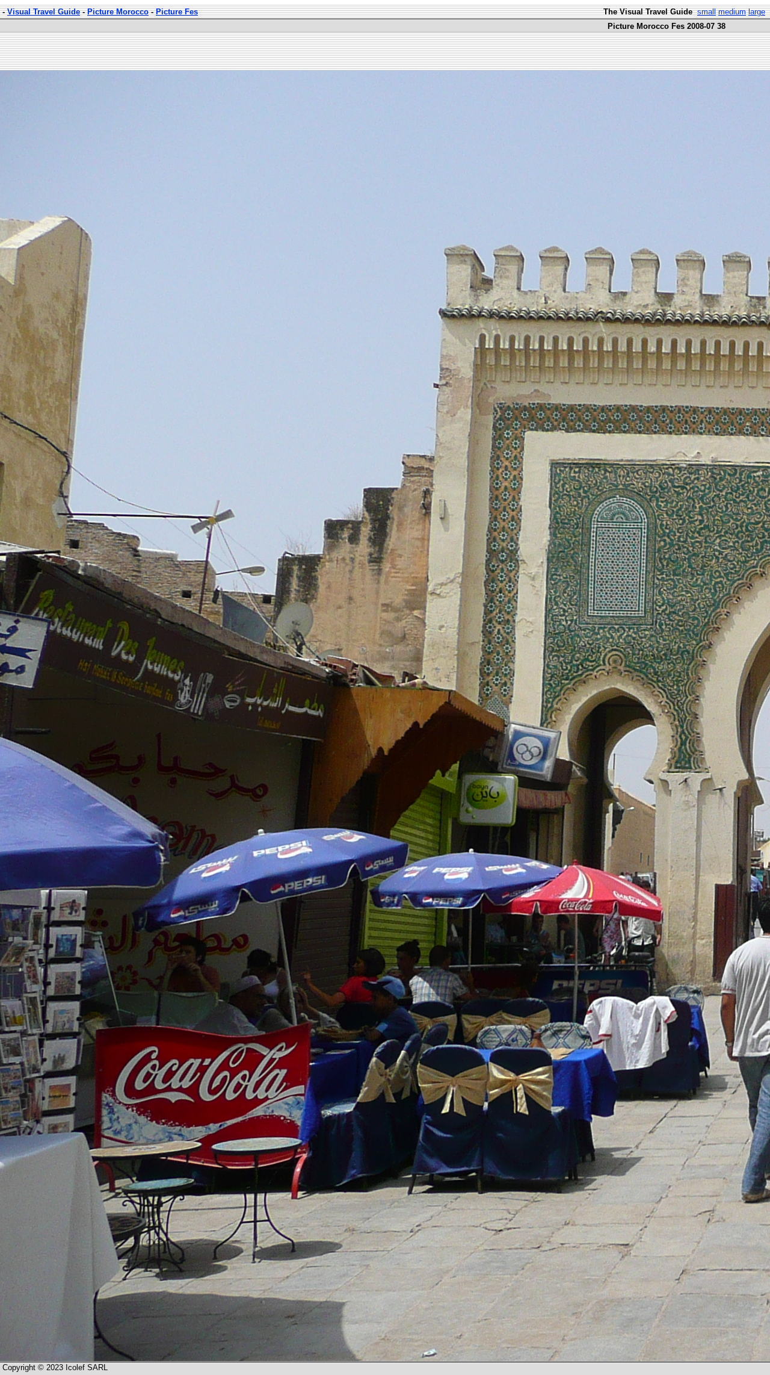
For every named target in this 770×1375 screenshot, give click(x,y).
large (756, 11)
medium (732, 11)
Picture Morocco (118, 11)
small (706, 11)
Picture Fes (177, 11)
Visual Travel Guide (43, 11)
